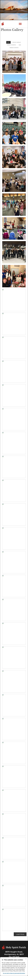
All (8, 42)
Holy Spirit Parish (16, 947)
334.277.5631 (14, 957)
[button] (20, 24)
